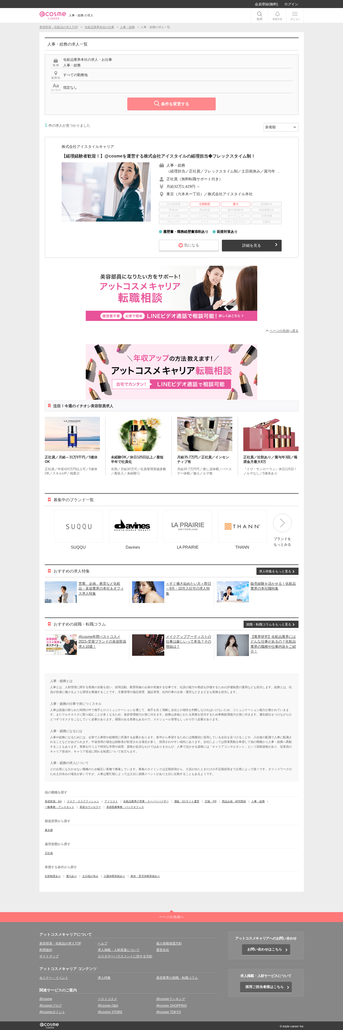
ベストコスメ (107, 999)
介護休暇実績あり (114, 876)
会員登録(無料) (266, 4)
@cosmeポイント (52, 1012)
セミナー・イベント (53, 978)
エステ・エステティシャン (83, 801)
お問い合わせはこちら (264, 949)
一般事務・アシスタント (59, 807)
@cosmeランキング (170, 999)
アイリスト (111, 801)
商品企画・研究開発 (234, 801)
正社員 (49, 853)
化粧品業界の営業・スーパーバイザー (146, 801)
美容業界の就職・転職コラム (177, 978)
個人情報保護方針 (169, 943)
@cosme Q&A (108, 1005)
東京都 (49, 830)
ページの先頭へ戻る (284, 331)
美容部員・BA (53, 801)
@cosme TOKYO (168, 1012)
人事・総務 (258, 801)
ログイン (291, 4)
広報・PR (211, 801)
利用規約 (45, 950)
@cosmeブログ (50, 1005)
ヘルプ (102, 943)
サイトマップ (49, 956)
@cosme (45, 999)
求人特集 (104, 978)
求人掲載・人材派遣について (119, 950)
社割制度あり (53, 876)
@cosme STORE (110, 1012)
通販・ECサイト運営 (186, 801)
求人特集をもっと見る (275, 571)
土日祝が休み (90, 876)
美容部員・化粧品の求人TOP (60, 943)
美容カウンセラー (90, 807)
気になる (191, 245)
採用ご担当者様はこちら (264, 987)
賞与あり (71, 876)
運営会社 (162, 950)
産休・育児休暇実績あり (145, 876)
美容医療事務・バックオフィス (125, 807)
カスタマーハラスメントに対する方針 (125, 956)
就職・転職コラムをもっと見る (268, 624)
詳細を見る (251, 245)
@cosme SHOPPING (171, 1005)
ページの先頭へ (171, 917)
